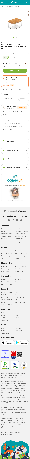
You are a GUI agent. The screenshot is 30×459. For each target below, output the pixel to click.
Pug (2, 328)
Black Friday (4, 297)
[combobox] (15, 6)
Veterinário (18, 279)
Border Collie (18, 330)
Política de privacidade (21, 253)
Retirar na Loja (19, 271)
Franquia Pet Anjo (6, 284)
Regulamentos (19, 251)
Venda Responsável (20, 233)
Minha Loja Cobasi (20, 302)
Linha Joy (17, 292)
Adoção (17, 282)
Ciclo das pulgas (19, 297)
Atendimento (5, 251)
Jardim (3, 317)
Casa (16, 315)
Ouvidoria (17, 258)
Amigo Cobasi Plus (20, 266)
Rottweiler (18, 328)
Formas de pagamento (8, 256)
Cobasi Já (17, 269)
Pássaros (3, 315)
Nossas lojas (18, 229)
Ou (2, 42)
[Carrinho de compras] (27, 2)
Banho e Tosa (5, 279)
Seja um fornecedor (20, 236)
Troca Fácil (4, 258)
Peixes (17, 317)
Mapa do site (5, 432)
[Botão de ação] (26, 113)
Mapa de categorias (15, 432)
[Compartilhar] (28, 15)
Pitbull (3, 330)
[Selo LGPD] (24, 369)
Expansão (4, 238)
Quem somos (5, 229)
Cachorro (4, 313)
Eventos (3, 231)
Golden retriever (6, 333)
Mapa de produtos (6, 434)
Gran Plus (17, 300)
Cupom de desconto (21, 295)
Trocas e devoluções (21, 256)
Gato (16, 313)
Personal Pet (5, 282)
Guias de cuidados (6, 304)
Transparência (19, 238)
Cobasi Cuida (5, 271)
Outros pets (4, 320)
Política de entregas (7, 253)
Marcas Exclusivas (6, 292)
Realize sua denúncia (7, 241)
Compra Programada (7, 269)
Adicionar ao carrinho (15, 71)
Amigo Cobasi (5, 266)
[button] (2, 2)
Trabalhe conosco (6, 236)
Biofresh (3, 295)
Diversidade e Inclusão (21, 231)
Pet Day (3, 302)
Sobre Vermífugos (6, 300)
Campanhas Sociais (6, 233)
